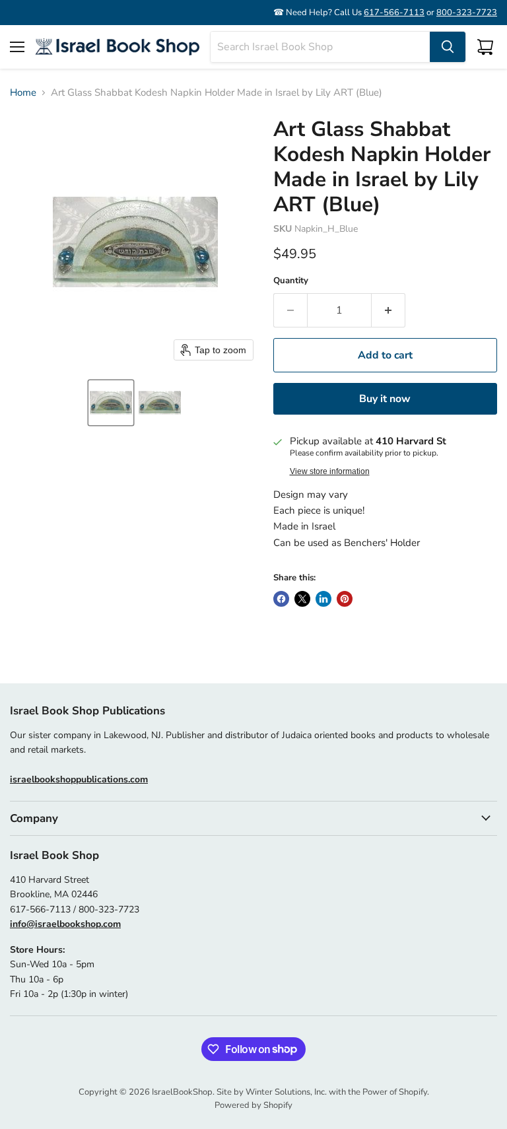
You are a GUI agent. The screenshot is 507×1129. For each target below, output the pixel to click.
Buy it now (385, 399)
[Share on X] (302, 599)
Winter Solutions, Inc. (286, 1092)
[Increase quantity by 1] (388, 310)
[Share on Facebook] (281, 599)
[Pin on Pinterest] (345, 599)
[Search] (447, 47)
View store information (330, 471)
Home (23, 92)
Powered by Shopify (253, 1105)
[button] (110, 402)
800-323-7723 (466, 12)
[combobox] (320, 47)
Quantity (290, 281)
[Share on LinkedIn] (323, 599)
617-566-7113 (394, 12)
